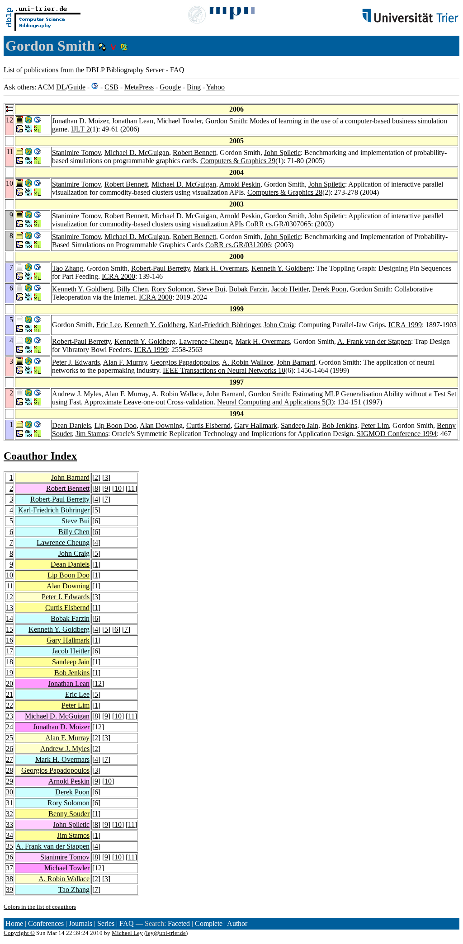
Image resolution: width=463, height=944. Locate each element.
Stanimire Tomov (76, 152)
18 (9, 662)
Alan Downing (161, 425)
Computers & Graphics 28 (284, 192)
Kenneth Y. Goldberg (281, 268)
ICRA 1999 (405, 325)
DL (61, 87)
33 (9, 824)
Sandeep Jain (299, 425)
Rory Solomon (172, 289)
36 (9, 857)
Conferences (46, 923)
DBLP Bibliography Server (125, 70)
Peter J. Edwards (76, 362)
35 (9, 846)
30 (9, 792)
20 (9, 683)
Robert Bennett (194, 152)
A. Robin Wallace (247, 362)
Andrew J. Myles (76, 394)
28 (9, 770)
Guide (76, 87)
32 (9, 813)
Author (237, 923)
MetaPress (139, 87)
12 (9, 597)
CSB (111, 87)
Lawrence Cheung (205, 341)
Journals (80, 923)
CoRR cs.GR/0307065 (278, 224)
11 (131, 488)
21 (9, 694)
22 (9, 705)
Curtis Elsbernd (208, 425)
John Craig (279, 325)
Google (170, 87)
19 (9, 672)
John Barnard (296, 362)
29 (9, 781)
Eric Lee (108, 325)
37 (9, 868)
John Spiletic (282, 152)
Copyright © (19, 933)
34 (9, 835)
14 (9, 618)
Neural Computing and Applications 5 (271, 402)
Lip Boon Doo (115, 425)
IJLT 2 (80, 129)
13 (9, 607)
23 (9, 716)
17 (9, 651)
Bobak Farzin (248, 289)
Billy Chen (132, 289)
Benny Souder (69, 813)
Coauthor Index (40, 456)
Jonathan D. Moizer (80, 121)
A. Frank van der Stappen (374, 341)
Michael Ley (127, 933)
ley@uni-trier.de (166, 933)
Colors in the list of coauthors (40, 906)
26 (9, 748)
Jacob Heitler (289, 289)
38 (9, 879)
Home (14, 923)
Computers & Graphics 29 (237, 160)
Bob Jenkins (339, 425)
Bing (194, 87)
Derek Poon (329, 289)
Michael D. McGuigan (136, 152)
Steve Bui (211, 289)
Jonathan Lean (132, 121)
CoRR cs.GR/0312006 (238, 245)
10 (118, 488)
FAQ (177, 70)
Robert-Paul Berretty (160, 268)
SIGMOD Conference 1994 (397, 433)
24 (9, 727)
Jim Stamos (92, 433)
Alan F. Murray (125, 362)
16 (9, 640)
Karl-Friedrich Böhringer (224, 325)
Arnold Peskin (239, 184)
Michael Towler (179, 121)
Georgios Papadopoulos (185, 362)
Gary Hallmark (255, 425)
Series (105, 923)
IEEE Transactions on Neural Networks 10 (224, 370)
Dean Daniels (71, 425)
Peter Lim (375, 425)
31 (9, 803)
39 (9, 889)
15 (9, 629)
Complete (208, 923)
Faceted (179, 923)
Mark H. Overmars (221, 268)
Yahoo (215, 87)
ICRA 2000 (118, 276)
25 (9, 738)
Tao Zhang (67, 268)
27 (9, 759)
